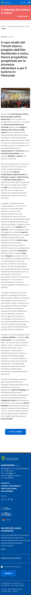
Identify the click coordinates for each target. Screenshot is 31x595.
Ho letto (12, 567)
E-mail (3, 549)
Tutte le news (15, 432)
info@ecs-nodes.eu (13, 476)
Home (3, 26)
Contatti (5, 483)
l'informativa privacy (15, 567)
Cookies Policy (6, 591)
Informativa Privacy (14, 589)
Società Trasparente (11, 486)
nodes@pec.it (10, 473)
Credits (14, 591)
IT (21, 3)
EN (24, 3)
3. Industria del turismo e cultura (18, 26)
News (4, 29)
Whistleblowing (9, 489)
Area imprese (7, 491)
